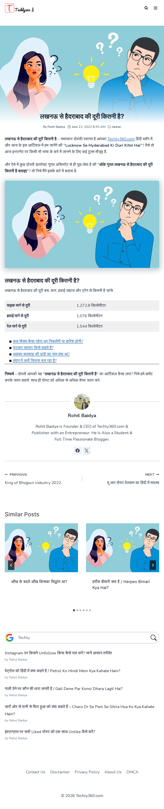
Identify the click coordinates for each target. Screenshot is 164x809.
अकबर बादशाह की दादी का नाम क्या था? (41, 354)
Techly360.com (121, 139)
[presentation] (41, 547)
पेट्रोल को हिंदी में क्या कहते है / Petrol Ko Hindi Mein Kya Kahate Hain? (62, 671)
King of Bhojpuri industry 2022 (33, 478)
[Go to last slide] (11, 565)
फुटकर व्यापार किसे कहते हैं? (33, 347)
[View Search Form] (146, 8)
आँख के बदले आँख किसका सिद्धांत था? (39, 581)
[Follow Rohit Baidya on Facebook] (78, 451)
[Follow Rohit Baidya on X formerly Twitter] (87, 451)
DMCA (132, 772)
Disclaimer (60, 772)
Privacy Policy (87, 772)
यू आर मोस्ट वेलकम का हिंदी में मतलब (133, 478)
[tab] (74, 610)
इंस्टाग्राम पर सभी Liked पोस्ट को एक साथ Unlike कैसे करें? (50, 731)
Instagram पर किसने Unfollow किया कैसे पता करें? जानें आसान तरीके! (58, 653)
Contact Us (35, 772)
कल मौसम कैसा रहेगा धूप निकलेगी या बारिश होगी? (48, 341)
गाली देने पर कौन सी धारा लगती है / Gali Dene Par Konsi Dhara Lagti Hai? (64, 688)
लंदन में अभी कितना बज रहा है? (35, 360)
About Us (113, 772)
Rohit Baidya (56, 127)
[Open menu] (155, 8)
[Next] (153, 565)
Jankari (116, 127)
